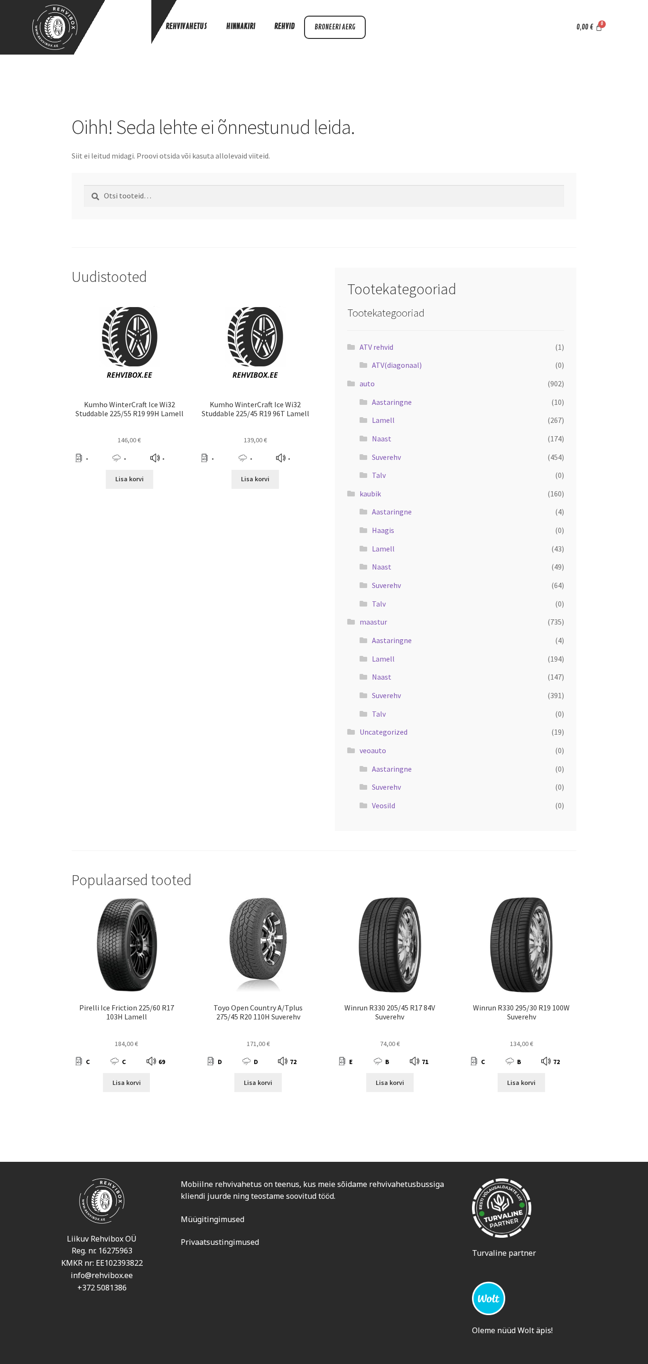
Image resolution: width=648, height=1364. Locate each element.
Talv (379, 475)
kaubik (370, 493)
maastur (373, 621)
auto (367, 383)
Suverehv (386, 457)
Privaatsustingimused (220, 1242)
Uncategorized (383, 732)
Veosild (383, 805)
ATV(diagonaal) (397, 365)
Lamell (383, 420)
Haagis (383, 530)
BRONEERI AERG (335, 27)
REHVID (284, 26)
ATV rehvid (376, 347)
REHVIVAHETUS (186, 26)
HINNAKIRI (240, 26)
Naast (381, 438)
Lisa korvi (129, 479)
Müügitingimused (212, 1219)
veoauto (373, 750)
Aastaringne (392, 402)
